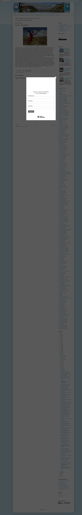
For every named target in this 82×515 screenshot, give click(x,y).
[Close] (55, 77)
